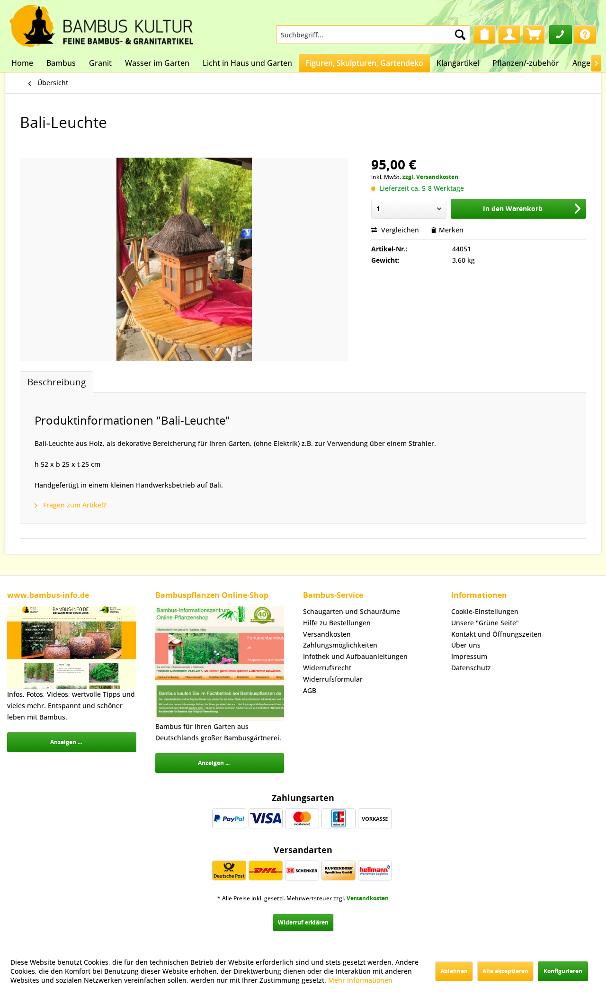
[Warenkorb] (534, 34)
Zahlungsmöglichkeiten (340, 644)
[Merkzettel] (484, 34)
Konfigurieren (563, 971)
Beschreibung (56, 381)
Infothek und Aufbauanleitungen (355, 656)
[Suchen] (460, 34)
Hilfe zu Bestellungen (337, 622)
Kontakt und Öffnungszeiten (496, 634)
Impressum (469, 656)
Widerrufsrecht (327, 667)
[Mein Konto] (509, 34)
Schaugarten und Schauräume (351, 611)
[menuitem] (373, 34)
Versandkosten (327, 634)
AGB (309, 690)
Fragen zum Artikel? (73, 504)
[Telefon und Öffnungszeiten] (560, 34)
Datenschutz (471, 667)
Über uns (466, 644)
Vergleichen (399, 229)
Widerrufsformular (333, 679)
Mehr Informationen (360, 980)
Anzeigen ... (66, 742)
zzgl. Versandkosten (430, 177)
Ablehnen (454, 971)
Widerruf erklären (303, 922)
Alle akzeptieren (505, 971)
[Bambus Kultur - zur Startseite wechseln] (101, 23)
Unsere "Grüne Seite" (485, 622)
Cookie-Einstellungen (484, 611)
